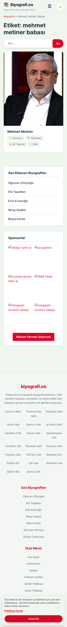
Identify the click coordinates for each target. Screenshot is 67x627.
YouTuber (13, 446)
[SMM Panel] (46, 286)
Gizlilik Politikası (33, 583)
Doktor (13, 462)
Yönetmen (54, 462)
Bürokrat (54, 454)
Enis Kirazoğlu (18, 201)
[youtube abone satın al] (20, 286)
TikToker (33, 454)
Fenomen (33, 446)
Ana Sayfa (33, 557)
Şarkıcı (33, 424)
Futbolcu (13, 454)
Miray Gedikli (17, 210)
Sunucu (33, 433)
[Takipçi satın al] (20, 257)
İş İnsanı (54, 424)
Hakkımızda (33, 563)
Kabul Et (33, 618)
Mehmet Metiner (20, 131)
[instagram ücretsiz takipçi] (20, 315)
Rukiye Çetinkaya (33, 536)
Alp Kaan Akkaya (33, 529)
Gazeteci (13, 433)
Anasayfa (9, 16)
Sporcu (33, 471)
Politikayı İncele (13, 610)
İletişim (33, 570)
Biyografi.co (21, 4)
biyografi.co (33, 386)
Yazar (13, 424)
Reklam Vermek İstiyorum (33, 337)
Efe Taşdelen (17, 192)
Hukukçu (54, 446)
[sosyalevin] (46, 257)
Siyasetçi (54, 411)
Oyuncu (13, 411)
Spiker (13, 471)
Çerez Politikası (34, 590)
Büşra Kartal (16, 219)
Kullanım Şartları (33, 576)
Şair (33, 462)
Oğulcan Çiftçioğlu (21, 183)
